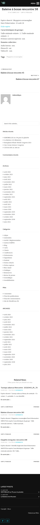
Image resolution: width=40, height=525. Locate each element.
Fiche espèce (5, 27)
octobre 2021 (8, 194)
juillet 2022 (8, 184)
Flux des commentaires (12, 298)
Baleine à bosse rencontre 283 (12, 412)
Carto (23, 12)
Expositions (8, 258)
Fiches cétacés (9, 263)
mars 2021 (7, 207)
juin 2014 (7, 222)
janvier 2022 (8, 189)
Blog (5, 245)
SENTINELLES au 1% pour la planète (16, 137)
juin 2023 (7, 177)
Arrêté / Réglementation (12, 240)
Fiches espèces (9, 265)
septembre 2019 (9, 212)
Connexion (7, 293)
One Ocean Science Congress (14, 145)
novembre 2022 (9, 182)
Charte (6, 250)
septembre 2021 (9, 197)
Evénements (8, 255)
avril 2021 (7, 204)
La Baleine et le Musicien (12, 140)
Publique (29, 12)
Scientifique (8, 278)
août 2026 (7, 172)
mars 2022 (7, 187)
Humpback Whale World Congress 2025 (17, 142)
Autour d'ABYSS (9, 243)
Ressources (8, 273)
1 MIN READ (36, 407)
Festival (6, 260)
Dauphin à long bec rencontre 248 (14, 440)
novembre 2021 (9, 192)
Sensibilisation (9, 280)
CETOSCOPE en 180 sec (12, 147)
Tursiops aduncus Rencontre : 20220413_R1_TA (19, 388)
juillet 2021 (8, 202)
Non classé (7, 268)
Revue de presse (9, 275)
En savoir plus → (6, 399)
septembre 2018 (9, 219)
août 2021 (7, 199)
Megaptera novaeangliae (14, 57)
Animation (7, 238)
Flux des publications (11, 296)
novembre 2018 (9, 214)
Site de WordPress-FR (11, 301)
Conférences (8, 253)
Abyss (6, 235)
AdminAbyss (16, 95)
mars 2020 (7, 209)
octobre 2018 (8, 217)
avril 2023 (7, 179)
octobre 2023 (8, 174)
